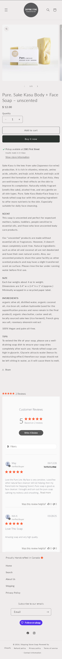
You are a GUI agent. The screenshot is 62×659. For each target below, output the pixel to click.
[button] (6, 10)
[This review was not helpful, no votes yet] (54, 504)
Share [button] (8, 369)
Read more (45, 492)
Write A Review (31, 432)
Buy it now (31, 139)
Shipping (10, 586)
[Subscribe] (47, 611)
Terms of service (51, 648)
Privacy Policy (13, 592)
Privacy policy (35, 648)
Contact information (32, 653)
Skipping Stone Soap (29, 644)
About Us (10, 579)
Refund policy (20, 648)
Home (9, 565)
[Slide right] (37, 86)
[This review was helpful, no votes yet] (49, 504)
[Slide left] (24, 86)
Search (9, 572)
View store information (17, 157)
